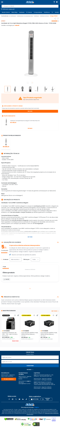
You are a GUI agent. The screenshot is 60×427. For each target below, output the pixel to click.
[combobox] (30, 6)
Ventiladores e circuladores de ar (25, 16)
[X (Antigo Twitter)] (16, 399)
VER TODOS (54, 311)
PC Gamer (29, 12)
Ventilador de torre (45, 16)
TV (52, 12)
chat (28, 381)
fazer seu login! (16, 304)
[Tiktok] (26, 399)
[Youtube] (19, 399)
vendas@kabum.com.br (24, 383)
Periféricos (47, 12)
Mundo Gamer (6, 12)
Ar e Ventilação (13, 16)
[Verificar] (8, 419)
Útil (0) (7, 279)
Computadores (38, 12)
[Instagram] (12, 399)
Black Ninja (14, 12)
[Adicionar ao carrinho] (18, 315)
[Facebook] (9, 399)
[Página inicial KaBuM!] (30, 2)
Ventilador (37, 16)
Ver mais (30, 128)
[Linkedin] (22, 399)
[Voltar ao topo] (30, 404)
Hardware (21, 12)
